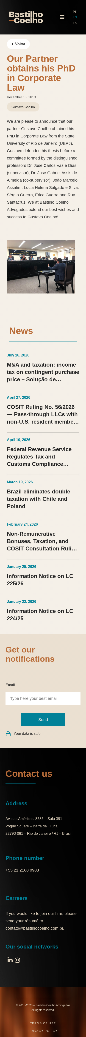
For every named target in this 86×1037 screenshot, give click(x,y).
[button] (62, 17)
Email (10, 685)
